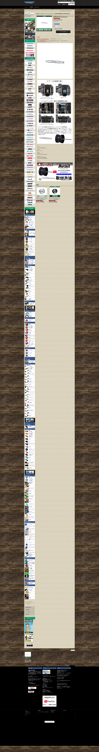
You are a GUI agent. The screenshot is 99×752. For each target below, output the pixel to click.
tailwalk (30, 415)
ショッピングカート (28, 713)
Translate (32, 14)
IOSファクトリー (31, 394)
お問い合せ (27, 614)
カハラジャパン (31, 397)
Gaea (29, 413)
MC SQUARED (31, 462)
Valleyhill (30, 402)
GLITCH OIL (31, 498)
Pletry (30, 457)
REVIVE (30, 277)
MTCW (30, 514)
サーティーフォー (31, 509)
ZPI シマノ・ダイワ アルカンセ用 (31, 343)
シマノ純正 (30, 238)
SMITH (30, 519)
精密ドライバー (31, 550)
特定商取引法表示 (28, 607)
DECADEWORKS (31, 570)
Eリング (30, 542)
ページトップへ (73, 665)
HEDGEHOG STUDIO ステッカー (31, 555)
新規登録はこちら (64, 4)
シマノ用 (30, 350)
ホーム (26, 710)
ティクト (30, 296)
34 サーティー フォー (30, 291)
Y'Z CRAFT (30, 506)
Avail (29, 272)
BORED (30, 493)
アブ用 (30, 355)
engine (30, 407)
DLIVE (30, 288)
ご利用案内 (27, 609)
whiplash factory (31, 405)
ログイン (59, 4)
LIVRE (30, 384)
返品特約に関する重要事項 (58, 28)
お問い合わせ (63, 34)
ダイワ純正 (30, 241)
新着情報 (39, 710)
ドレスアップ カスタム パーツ (31, 320)
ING (29, 293)
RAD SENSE (31, 410)
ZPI (29, 275)
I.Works (30, 490)
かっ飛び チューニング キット (31, 313)
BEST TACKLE (31, 517)
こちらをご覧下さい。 (32, 683)
